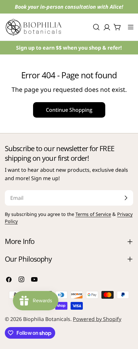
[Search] (96, 27)
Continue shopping (69, 109)
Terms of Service (93, 214)
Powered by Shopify (97, 319)
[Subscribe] (126, 198)
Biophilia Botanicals (46, 319)
